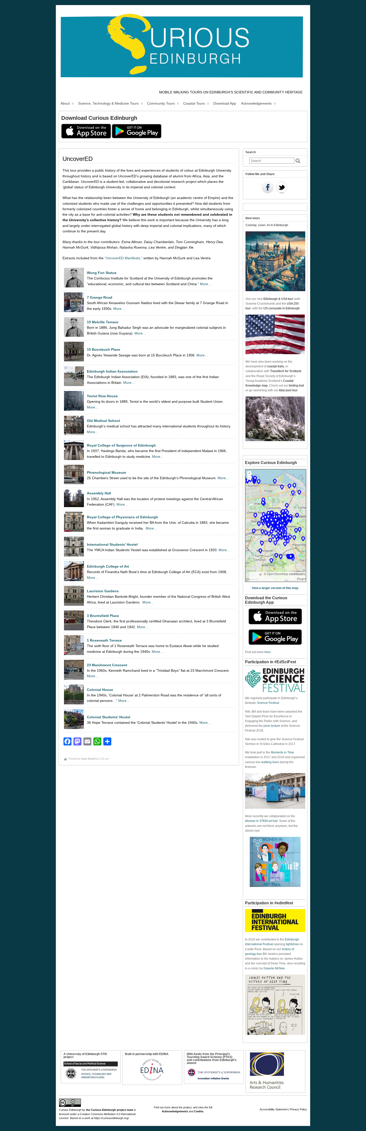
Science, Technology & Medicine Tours (108, 103)
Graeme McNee (274, 968)
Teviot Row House (102, 396)
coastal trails (275, 366)
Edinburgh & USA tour (278, 299)
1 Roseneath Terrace (104, 640)
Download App (224, 103)
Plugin (301, 579)
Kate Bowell (88, 758)
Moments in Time (282, 752)
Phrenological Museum (106, 472)
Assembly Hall (99, 493)
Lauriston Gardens (103, 591)
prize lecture (271, 726)
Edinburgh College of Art (108, 566)
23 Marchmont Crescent (107, 665)
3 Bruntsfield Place (103, 616)
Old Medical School (103, 421)
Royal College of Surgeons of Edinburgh (121, 445)
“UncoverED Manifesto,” (123, 258)
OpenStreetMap (277, 574)
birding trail (296, 385)
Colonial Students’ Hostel (108, 717)
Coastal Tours (194, 103)
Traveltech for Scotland (285, 371)
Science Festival (268, 703)
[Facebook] (268, 187)
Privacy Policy (298, 1109)
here (267, 652)
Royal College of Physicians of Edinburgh (122, 517)
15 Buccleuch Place (103, 349)
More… (206, 284)
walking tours (270, 762)
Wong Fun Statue (102, 273)
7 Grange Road (99, 297)
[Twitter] (282, 187)
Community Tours (161, 103)
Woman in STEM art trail (261, 821)
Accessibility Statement (274, 1109)
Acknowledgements (256, 103)
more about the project (177, 1107)
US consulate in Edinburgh (281, 308)
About (65, 103)
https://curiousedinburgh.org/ (111, 1118)
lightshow (292, 944)
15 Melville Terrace (102, 322)
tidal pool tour (288, 390)
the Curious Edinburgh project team (109, 1109)
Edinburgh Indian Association (112, 371)
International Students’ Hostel (112, 544)
